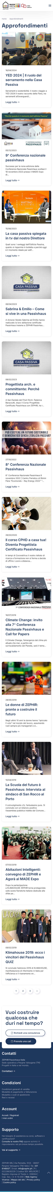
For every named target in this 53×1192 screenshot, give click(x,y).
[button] (50, 5)
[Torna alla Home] (17, 5)
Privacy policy (33, 1179)
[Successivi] (37, 991)
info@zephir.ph (25, 1168)
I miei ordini (7, 1118)
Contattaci (7, 1071)
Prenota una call (22, 1041)
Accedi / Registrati (10, 1115)
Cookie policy (9, 1182)
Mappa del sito (18, 1179)
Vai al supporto (10, 1150)
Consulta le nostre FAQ (12, 1141)
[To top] (48, 1172)
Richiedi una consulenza (27, 1033)
